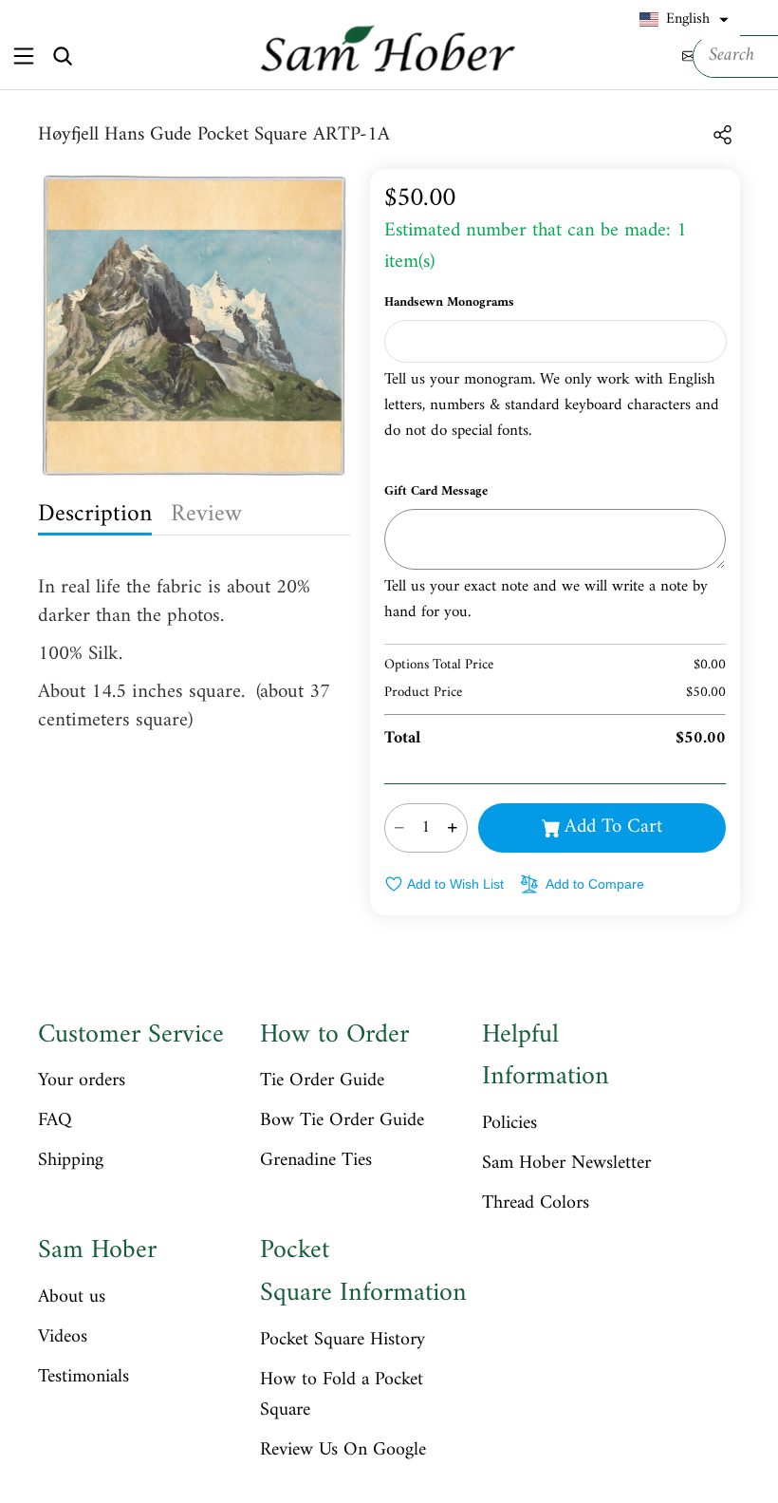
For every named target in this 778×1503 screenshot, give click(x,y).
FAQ (55, 1121)
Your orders (81, 1081)
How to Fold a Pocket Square (341, 1395)
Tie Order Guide (322, 1081)
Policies (509, 1124)
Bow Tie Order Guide (342, 1121)
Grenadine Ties (316, 1161)
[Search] (62, 56)
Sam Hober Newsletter (566, 1164)
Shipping (70, 1161)
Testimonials (83, 1377)
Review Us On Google (343, 1451)
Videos (62, 1338)
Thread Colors (535, 1204)
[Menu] (23, 55)
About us (71, 1298)
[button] (684, 20)
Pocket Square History (342, 1340)
